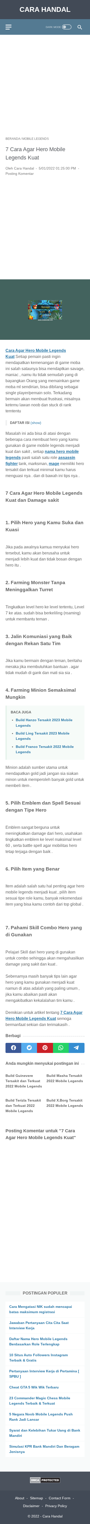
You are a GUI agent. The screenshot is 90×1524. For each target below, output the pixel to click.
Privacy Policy (56, 1506)
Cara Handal (45, 9)
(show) (35, 423)
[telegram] (76, 1048)
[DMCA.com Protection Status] (45, 1482)
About (19, 1498)
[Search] (79, 27)
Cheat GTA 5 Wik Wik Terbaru (34, 1387)
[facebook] (13, 1048)
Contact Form (59, 1498)
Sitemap (36, 1498)
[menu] (12, 27)
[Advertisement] (45, 85)
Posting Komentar (20, 174)
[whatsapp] (61, 1048)
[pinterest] (45, 1048)
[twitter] (29, 1048)
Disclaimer (31, 1506)
